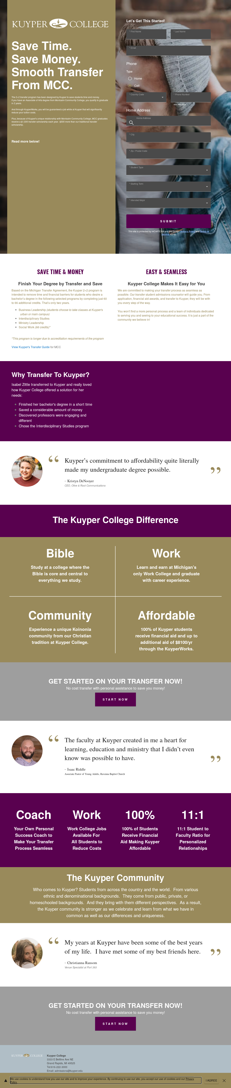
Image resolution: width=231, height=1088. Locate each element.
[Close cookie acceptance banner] (224, 1080)
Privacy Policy (187, 231)
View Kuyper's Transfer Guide (31, 347)
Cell (137, 85)
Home (138, 78)
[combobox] (146, 99)
